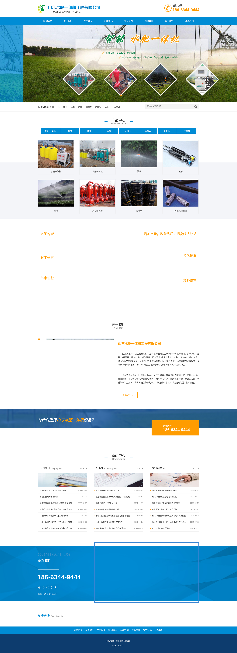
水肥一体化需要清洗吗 (161, 528)
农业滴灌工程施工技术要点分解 (164, 509)
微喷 (65, 107)
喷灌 (73, 107)
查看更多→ (128, 395)
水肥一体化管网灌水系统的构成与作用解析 (169, 516)
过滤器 (117, 107)
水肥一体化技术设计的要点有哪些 (109, 522)
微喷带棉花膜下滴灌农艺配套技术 (53, 490)
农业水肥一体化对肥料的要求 (107, 490)
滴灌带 (89, 107)
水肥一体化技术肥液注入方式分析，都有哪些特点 (57, 522)
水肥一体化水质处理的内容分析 (164, 497)
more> (83, 468)
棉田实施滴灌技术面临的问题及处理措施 (56, 503)
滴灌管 (98, 107)
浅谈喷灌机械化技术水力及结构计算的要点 (113, 497)
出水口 (108, 107)
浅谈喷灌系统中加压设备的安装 (164, 490)
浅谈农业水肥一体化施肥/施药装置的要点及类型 (113, 528)
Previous (4, 61)
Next (233, 61)
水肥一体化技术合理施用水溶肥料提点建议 (57, 528)
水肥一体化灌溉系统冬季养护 (107, 509)
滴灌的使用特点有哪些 (49, 497)
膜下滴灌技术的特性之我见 (106, 503)
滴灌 (80, 107)
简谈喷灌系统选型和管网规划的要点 (166, 503)
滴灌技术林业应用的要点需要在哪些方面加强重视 (57, 509)
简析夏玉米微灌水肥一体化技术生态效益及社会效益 (169, 522)
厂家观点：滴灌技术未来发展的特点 (54, 516)
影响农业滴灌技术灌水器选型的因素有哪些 (113, 516)
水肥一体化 (55, 107)
